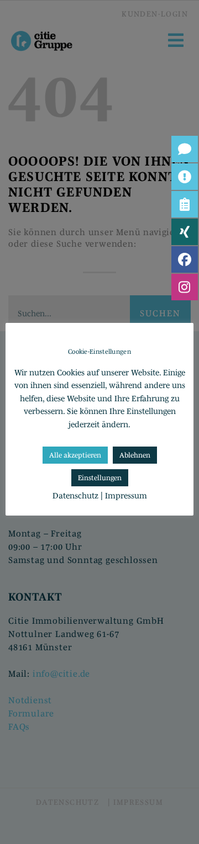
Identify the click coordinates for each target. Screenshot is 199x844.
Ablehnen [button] (134, 455)
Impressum (126, 495)
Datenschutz (75, 495)
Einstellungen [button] (100, 478)
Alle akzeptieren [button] (75, 455)
